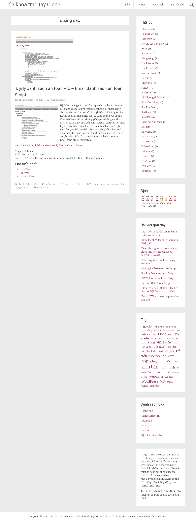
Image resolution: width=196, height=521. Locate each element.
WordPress (149, 381)
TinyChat (146, 131)
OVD (169, 347)
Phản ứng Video (150, 102)
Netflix (145, 77)
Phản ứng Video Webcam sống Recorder (158, 262)
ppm (163, 362)
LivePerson (147, 68)
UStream (146, 141)
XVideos (170, 382)
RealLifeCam (148, 107)
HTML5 (170, 338)
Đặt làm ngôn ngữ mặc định (156, 203)
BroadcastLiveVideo (160, 331)
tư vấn (170, 335)
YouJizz (145, 156)
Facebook (158, 4)
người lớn (147, 326)
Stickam (145, 126)
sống (151, 342)
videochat (164, 372)
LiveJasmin (147, 63)
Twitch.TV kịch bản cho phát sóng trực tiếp (160, 298)
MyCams (176, 343)
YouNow (146, 161)
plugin (155, 361)
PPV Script (147, 425)
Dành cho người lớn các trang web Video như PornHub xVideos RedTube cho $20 (160, 252)
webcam (145, 334)
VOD (145, 377)
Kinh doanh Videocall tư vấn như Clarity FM (159, 242)
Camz (154, 335)
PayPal (151, 351)
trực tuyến (159, 346)
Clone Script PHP (150, 415)
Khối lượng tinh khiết (153, 97)
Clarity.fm (146, 38)
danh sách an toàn (110, 184)
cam (171, 330)
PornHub (146, 92)
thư (72, 184)
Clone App (147, 410)
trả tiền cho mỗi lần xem (161, 353)
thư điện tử (63, 184)
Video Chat (147, 146)
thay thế (159, 326)
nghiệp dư (171, 326)
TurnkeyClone (58, 100)
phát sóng (146, 330)
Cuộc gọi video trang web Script (158, 268)
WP (162, 381)
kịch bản (150, 367)
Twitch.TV (147, 136)
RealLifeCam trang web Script (157, 273)
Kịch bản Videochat (152, 435)
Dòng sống (147, 58)
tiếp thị (80, 184)
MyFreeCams (148, 73)
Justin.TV (146, 53)
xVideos (145, 151)
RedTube (146, 112)
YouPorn (146, 165)
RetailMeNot (148, 117)
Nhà (127, 4)
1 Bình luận (42, 187)
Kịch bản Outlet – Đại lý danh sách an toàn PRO (58, 145)
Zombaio (154, 386)
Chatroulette (148, 29)
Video (152, 372)
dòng (162, 368)
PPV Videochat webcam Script (157, 278)
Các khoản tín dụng (160, 336)
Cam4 (178, 331)
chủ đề (170, 367)
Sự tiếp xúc (177, 4)
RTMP (176, 362)
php (97, 184)
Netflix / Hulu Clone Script (156, 283)
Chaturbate (147, 33)
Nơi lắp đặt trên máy (152, 43)
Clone (162, 334)
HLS (163, 339)
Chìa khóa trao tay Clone (32, 5)
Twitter (141, 4)
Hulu (144, 48)
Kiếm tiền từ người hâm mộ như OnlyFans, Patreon (159, 233)
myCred (146, 346)
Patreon (145, 87)
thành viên (164, 342)
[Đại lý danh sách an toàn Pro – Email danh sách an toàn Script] (44, 82)
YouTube (146, 170)
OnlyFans (146, 82)
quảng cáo (51, 184)
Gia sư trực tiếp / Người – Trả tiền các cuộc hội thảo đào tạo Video (159, 290)
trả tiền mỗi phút (165, 351)
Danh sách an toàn (28, 184)
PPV (169, 361)
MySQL (89, 184)
